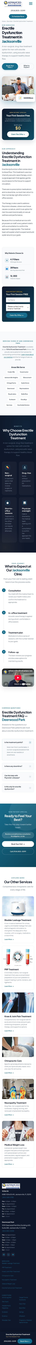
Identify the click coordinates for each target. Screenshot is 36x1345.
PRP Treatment (7, 1267)
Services (9, 21)
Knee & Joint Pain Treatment (11, 1271)
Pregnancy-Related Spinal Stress (25, 1321)
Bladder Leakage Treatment (11, 1263)
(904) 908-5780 (8, 1197)
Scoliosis (5, 1312)
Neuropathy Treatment (9, 1280)
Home (4, 21)
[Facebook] (4, 1254)
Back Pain (22, 1308)
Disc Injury (5, 1301)
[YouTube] (13, 1254)
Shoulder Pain (6, 1320)
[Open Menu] (30, 3)
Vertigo (21, 1312)
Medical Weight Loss (8, 1284)
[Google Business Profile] (8, 1254)
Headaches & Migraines (6, 1307)
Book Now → (24, 1341)
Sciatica (4, 1316)
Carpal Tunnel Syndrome (23, 1298)
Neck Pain (22, 1304)
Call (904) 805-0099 (18, 851)
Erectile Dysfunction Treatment (12, 1288)
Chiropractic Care (7, 1276)
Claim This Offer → (18, 134)
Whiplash (22, 1316)
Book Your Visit (18, 844)
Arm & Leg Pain (6, 1297)
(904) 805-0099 (10, 1341)
